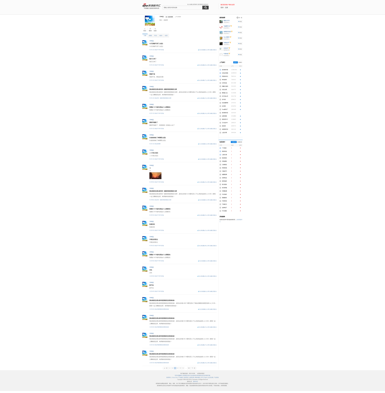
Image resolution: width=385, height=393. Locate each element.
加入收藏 (189, 4)
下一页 (193, 368)
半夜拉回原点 (153, 239)
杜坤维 (224, 106)
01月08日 (152, 200)
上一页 (165, 368)
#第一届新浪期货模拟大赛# (164, 98)
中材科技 (224, 201)
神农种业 (224, 151)
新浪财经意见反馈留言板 (203, 375)
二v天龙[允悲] (153, 153)
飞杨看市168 (227, 26)
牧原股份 (224, 158)
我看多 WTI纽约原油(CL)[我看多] (160, 107)
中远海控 (224, 194)
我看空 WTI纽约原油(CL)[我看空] (160, 209)
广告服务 (180, 377)
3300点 (161, 16)
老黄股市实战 (227, 31)
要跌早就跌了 (153, 122)
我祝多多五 (225, 76)
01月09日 (152, 182)
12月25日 (152, 345)
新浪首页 (206, 4)
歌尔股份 (224, 184)
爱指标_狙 (224, 93)
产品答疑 (216, 377)
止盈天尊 (224, 132)
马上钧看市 (227, 37)
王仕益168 (224, 122)
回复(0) (215, 50)
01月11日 (152, 113)
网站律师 (197, 377)
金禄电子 (224, 207)
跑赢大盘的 (225, 86)
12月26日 (152, 291)
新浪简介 (168, 377)
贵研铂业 (224, 177)
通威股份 (224, 197)
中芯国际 (224, 211)
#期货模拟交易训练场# (163, 309)
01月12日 (152, 49)
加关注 (240, 21)
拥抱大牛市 (227, 20)
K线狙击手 (226, 42)
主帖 (145, 35)
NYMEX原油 (160, 49)
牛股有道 (226, 53)
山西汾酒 (224, 154)
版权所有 (195, 381)
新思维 (224, 126)
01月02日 (152, 245)
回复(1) (215, 80)
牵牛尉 (224, 99)
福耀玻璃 (224, 174)
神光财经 (224, 79)
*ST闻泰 (224, 148)
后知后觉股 (225, 73)
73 (150, 168)
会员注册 (210, 377)
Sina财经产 (225, 109)
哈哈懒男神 (225, 102)
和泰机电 (224, 168)
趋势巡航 (224, 116)
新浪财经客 (225, 69)
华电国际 (224, 161)
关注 (155, 35)
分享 (208, 50)
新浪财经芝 (225, 112)
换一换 (240, 17)
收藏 (150, 35)
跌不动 (151, 285)
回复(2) (215, 128)
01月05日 (152, 215)
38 (189, 368)
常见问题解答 (178, 375)
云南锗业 (224, 164)
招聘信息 (191, 377)
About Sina (174, 377)
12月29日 (152, 261)
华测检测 (224, 191)
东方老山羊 (225, 96)
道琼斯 (159, 144)
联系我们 (186, 377)
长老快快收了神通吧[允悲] (157, 137)
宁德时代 (224, 204)
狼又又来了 (152, 59)
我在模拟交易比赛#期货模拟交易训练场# (162, 300)
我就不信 (152, 74)
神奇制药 (224, 181)
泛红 (150, 270)
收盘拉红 (152, 224)
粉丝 (161, 35)
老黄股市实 (225, 129)
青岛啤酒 (224, 187)
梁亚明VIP (225, 119)
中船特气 (224, 171)
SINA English (204, 377)
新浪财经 (195, 4)
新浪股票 (200, 4)
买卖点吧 (224, 89)
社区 (166, 35)
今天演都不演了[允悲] (156, 43)
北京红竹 (226, 48)
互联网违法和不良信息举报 (189, 375)
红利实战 (224, 83)
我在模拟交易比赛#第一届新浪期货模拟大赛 (163, 89)
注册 (226, 7)
